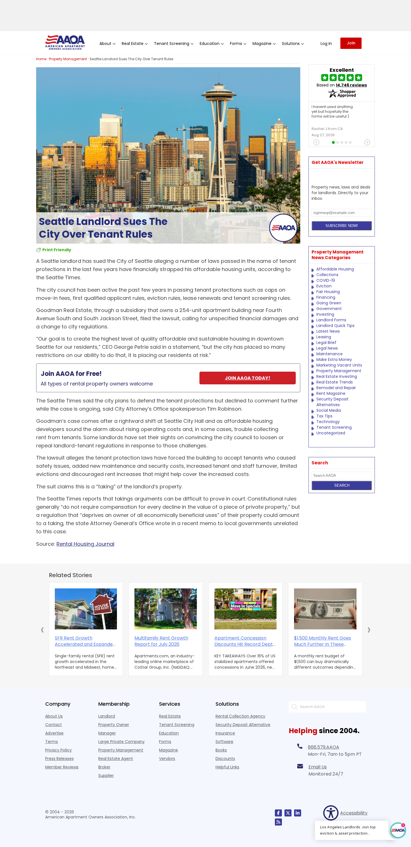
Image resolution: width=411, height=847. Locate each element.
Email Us (317, 767)
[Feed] (278, 822)
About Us (54, 716)
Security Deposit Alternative (243, 724)
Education (169, 733)
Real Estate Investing (336, 376)
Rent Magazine (330, 393)
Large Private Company (121, 741)
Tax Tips (324, 416)
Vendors (167, 758)
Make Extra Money (334, 359)
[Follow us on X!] (288, 812)
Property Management (338, 371)
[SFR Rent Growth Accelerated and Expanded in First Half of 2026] (86, 608)
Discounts (225, 758)
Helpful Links (227, 767)
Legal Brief (326, 342)
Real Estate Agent (115, 758)
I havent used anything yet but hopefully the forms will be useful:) (332, 112)
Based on (342, 85)
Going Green (328, 303)
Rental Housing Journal (85, 543)
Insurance (225, 733)
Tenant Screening (334, 427)
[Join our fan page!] (278, 812)
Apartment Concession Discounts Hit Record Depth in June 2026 (245, 641)
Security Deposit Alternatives (332, 402)
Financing (325, 297)
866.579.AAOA (323, 747)
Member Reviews (62, 767)
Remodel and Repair (336, 388)
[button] (42, 629)
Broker (104, 767)
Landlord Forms (331, 320)
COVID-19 (325, 280)
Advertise (54, 733)
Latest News (328, 331)
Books (221, 750)
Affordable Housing (335, 269)
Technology (328, 421)
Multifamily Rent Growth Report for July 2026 (161, 641)
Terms (51, 741)
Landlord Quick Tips (335, 325)
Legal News (327, 348)
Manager (107, 733)
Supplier (106, 775)
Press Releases (59, 758)
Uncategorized (330, 433)
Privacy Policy (58, 750)
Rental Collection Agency (240, 716)
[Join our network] (297, 812)
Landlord (106, 716)
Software (224, 741)
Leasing (323, 337)
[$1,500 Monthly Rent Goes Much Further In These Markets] (325, 608)
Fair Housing (328, 291)
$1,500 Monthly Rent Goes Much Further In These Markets (322, 641)
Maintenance (329, 354)
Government (329, 308)
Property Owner (113, 724)
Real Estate (170, 716)
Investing (325, 314)
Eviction (324, 286)
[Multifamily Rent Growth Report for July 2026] (165, 608)
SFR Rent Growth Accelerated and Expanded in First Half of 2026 (85, 641)
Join (351, 43)
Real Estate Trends (334, 382)
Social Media (328, 410)
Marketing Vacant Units (339, 365)
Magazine (168, 750)
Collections (327, 275)
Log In (326, 43)
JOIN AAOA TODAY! (247, 378)
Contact (53, 724)
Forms (165, 741)
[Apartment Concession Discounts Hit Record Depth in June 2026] (245, 608)
